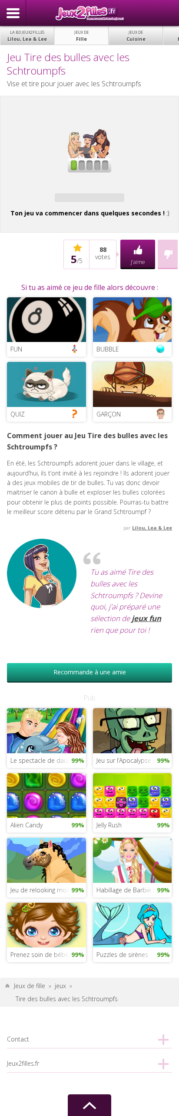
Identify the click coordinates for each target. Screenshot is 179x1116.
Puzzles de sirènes (122, 954)
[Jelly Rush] (132, 795)
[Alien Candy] (46, 795)
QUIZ (17, 414)
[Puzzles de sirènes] (132, 924)
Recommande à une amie (89, 672)
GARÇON (108, 414)
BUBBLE (107, 349)
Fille (81, 35)
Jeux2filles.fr (89, 13)
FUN (16, 349)
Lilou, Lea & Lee (27, 35)
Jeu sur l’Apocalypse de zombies (134, 760)
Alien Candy (26, 825)
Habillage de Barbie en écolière (134, 890)
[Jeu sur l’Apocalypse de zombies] (132, 730)
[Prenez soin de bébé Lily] (46, 924)
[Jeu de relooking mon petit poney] (46, 860)
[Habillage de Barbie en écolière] (132, 860)
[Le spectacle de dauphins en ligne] (46, 730)
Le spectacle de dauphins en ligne (48, 760)
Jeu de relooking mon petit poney (48, 890)
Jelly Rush (109, 825)
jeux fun (146, 618)
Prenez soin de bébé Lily (44, 954)
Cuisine (136, 35)
